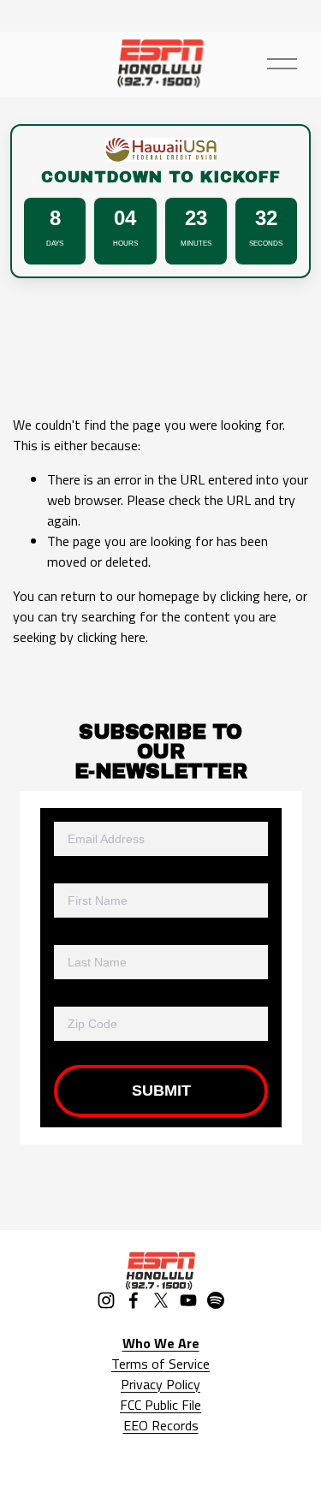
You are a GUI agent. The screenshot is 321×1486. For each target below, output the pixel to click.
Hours (125, 243)
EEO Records (161, 1425)
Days (54, 243)
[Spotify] (215, 1300)
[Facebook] (133, 1300)
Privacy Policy (160, 1384)
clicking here (254, 595)
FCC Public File (160, 1404)
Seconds (265, 243)
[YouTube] (188, 1300)
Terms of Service (160, 1363)
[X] (160, 1300)
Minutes (196, 243)
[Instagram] (106, 1300)
